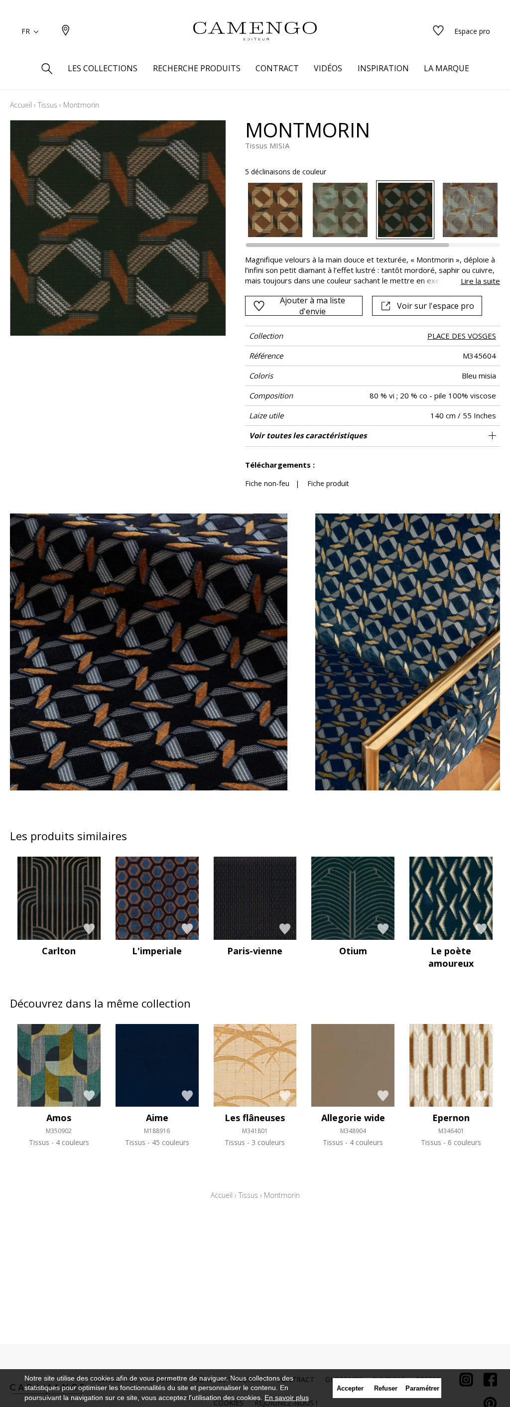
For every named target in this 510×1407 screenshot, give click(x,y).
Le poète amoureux (451, 957)
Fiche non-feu (267, 483)
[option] (275, 210)
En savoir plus (286, 1398)
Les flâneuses (255, 1118)
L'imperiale (157, 951)
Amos (58, 1118)
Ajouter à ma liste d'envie (312, 306)
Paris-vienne (254, 951)
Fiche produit (328, 483)
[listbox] (368, 210)
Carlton (59, 951)
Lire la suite (480, 281)
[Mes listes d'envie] (438, 31)
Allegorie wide (353, 1118)
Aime (157, 1118)
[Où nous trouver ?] (66, 31)
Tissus (47, 105)
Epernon (451, 1118)
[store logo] (255, 31)
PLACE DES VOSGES (461, 336)
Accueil (21, 105)
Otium (353, 951)
